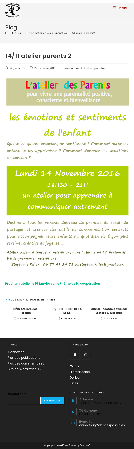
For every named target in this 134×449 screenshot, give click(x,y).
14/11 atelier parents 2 (83, 33)
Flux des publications (24, 357)
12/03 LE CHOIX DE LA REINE (67, 311)
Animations (71, 68)
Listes (74, 383)
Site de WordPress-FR (25, 369)
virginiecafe (17, 68)
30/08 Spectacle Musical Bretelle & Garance (109, 311)
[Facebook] (75, 354)
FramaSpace (80, 372)
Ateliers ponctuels (96, 68)
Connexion (16, 352)
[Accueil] (6, 33)
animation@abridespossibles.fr (102, 426)
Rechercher (17, 394)
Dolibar (75, 377)
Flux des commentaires (26, 363)
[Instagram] (85, 354)
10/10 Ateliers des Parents (25, 311)
